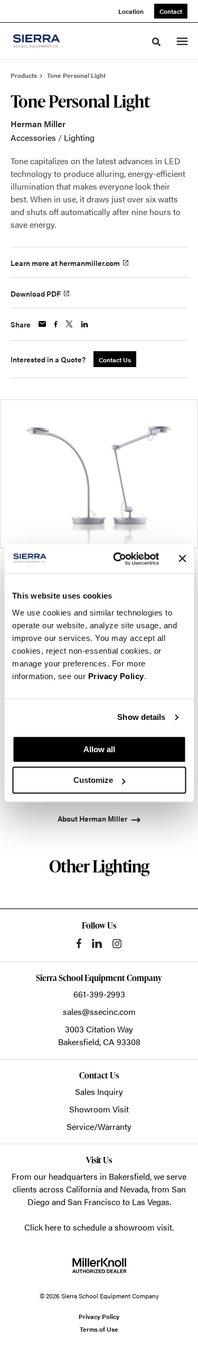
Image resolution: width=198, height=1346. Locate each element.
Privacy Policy (116, 676)
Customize (93, 780)
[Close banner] (182, 559)
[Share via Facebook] (56, 324)
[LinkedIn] (97, 943)
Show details (141, 716)
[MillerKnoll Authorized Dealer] (99, 1265)
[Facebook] (79, 943)
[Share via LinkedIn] (84, 324)
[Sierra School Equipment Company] (50, 41)
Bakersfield (129, 1176)
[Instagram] (116, 943)
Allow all (99, 749)
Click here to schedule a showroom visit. (99, 1227)
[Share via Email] (42, 324)
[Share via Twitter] (69, 323)
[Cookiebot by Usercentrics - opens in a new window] (118, 559)
